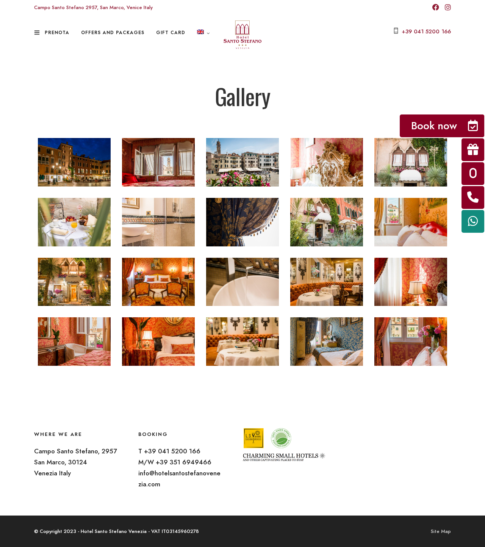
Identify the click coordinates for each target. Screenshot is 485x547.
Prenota (57, 32)
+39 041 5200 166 (426, 31)
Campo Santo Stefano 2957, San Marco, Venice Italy (93, 7)
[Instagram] (448, 8)
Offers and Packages (112, 32)
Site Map (441, 531)
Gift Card (170, 32)
